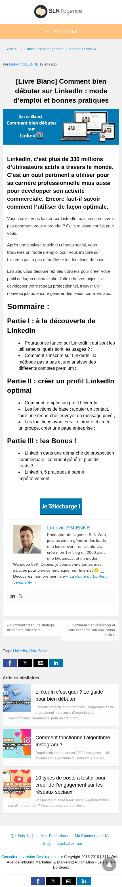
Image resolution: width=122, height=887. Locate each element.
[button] (61, 31)
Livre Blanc (38, 651)
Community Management (43, 49)
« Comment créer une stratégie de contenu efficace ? (31, 627)
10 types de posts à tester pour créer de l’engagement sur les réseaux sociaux (70, 785)
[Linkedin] (12, 595)
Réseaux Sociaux (82, 49)
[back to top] (109, 864)
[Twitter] (20, 595)
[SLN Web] (61, 16)
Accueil (12, 49)
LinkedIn (20, 651)
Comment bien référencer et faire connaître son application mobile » (91, 630)
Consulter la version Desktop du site (32, 857)
